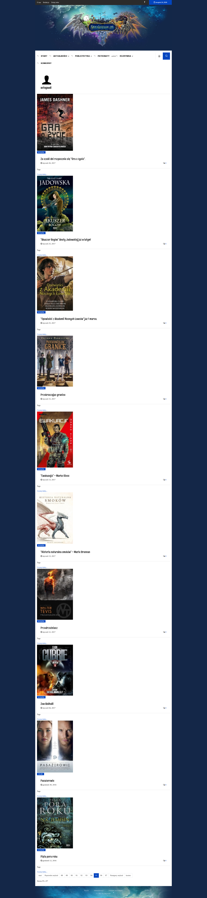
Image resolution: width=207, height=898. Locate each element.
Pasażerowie (47, 780)
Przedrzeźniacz (49, 628)
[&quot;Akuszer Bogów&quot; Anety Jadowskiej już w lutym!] (55, 203)
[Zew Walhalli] (55, 670)
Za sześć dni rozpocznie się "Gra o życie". (63, 159)
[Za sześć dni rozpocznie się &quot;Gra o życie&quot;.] (55, 122)
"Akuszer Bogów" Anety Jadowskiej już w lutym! (66, 239)
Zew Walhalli (47, 704)
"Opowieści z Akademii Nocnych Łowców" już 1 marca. (69, 319)
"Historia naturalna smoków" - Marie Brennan (65, 552)
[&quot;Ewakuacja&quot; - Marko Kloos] (55, 439)
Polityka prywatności (116, 890)
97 (106, 875)
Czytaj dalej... (42, 174)
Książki (41, 152)
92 (82, 875)
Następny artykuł (116, 875)
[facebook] (144, 2)
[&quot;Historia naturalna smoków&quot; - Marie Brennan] (55, 518)
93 (86, 875)
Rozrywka (125, 56)
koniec (128, 875)
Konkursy (46, 63)
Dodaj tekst (55, 2)
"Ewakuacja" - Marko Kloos (55, 475)
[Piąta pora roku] (55, 823)
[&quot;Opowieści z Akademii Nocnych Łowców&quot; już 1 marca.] (55, 283)
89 (67, 875)
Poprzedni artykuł (51, 875)
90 (72, 875)
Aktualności (60, 56)
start (40, 875)
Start (44, 56)
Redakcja (46, 2)
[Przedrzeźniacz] (55, 594)
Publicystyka (82, 56)
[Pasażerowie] (55, 746)
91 (77, 875)
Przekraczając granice (53, 395)
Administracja (98, 890)
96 (101, 875)
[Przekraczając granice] (55, 361)
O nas (39, 2)
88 (62, 875)
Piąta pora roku (49, 856)
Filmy (40, 774)
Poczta (86, 890)
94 (91, 875)
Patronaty (103, 56)
